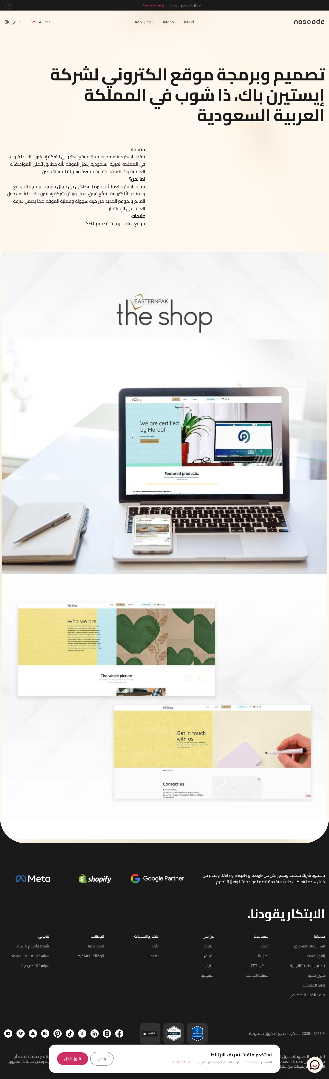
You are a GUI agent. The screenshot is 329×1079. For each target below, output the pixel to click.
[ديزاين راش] (197, 1033)
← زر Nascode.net (155, 5)
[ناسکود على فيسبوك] (119, 1033)
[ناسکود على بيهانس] (45, 1033)
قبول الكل (72, 1058)
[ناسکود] (309, 21)
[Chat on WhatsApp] (315, 1065)
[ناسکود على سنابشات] (33, 1033)
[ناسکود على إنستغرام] (107, 1033)
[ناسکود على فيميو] (20, 1033)
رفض (102, 1058)
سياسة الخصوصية (185, 1062)
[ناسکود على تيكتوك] (70, 1033)
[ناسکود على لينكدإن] (94, 1033)
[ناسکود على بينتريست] (57, 1033)
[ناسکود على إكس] (82, 1033)
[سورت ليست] (150, 1033)
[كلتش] (173, 1033)
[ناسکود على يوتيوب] (8, 1033)
